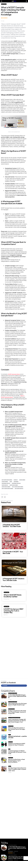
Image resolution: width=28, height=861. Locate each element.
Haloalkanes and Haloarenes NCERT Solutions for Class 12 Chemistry (16, 744)
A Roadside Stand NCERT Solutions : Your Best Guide (12, 525)
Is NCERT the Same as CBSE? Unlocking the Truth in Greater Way (13, 610)
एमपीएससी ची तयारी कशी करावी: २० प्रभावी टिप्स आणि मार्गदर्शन (17, 737)
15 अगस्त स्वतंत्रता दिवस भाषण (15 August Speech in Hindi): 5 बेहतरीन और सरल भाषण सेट (17, 696)
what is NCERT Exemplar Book (17, 486)
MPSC (9, 734)
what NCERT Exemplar (19, 488)
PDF (24, 561)
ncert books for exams (16, 483)
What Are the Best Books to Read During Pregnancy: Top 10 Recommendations (16, 761)
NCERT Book (22, 507)
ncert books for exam (6, 483)
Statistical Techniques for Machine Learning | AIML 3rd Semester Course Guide (17, 752)
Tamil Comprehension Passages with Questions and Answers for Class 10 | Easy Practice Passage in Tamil (17, 721)
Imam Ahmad (11, 726)
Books (10, 766)
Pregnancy (11, 757)
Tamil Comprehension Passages (14, 717)
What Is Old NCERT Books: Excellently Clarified (13, 596)
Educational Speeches (13, 693)
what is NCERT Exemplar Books (7, 488)
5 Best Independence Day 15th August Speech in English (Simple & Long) (17, 704)
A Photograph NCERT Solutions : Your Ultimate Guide (14, 579)
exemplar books (5, 481)
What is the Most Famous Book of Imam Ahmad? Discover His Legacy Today (16, 729)
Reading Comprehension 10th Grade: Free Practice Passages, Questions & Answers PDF (17, 712)
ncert (11, 481)
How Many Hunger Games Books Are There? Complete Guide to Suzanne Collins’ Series (17, 769)
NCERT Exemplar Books (14, 374)
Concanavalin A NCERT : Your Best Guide (13, 552)
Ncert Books (16, 481)
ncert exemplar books (6, 486)
